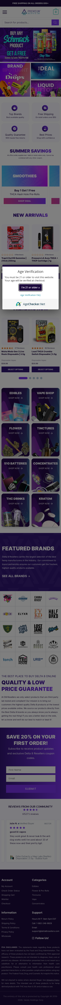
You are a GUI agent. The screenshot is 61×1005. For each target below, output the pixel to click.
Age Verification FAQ (30, 295)
